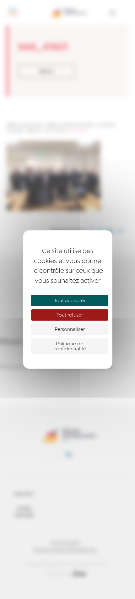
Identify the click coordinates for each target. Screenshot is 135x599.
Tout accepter (69, 300)
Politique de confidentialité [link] (69, 346)
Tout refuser (70, 315)
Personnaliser (70, 329)
